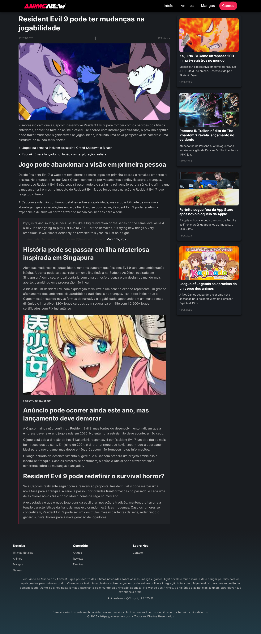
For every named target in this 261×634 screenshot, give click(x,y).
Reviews (78, 558)
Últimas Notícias (23, 552)
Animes (187, 6)
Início (168, 6)
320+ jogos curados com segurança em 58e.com (91, 303)
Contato (138, 552)
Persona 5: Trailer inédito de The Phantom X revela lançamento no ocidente (206, 135)
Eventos (78, 564)
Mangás (208, 6)
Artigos (77, 552)
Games (228, 6)
